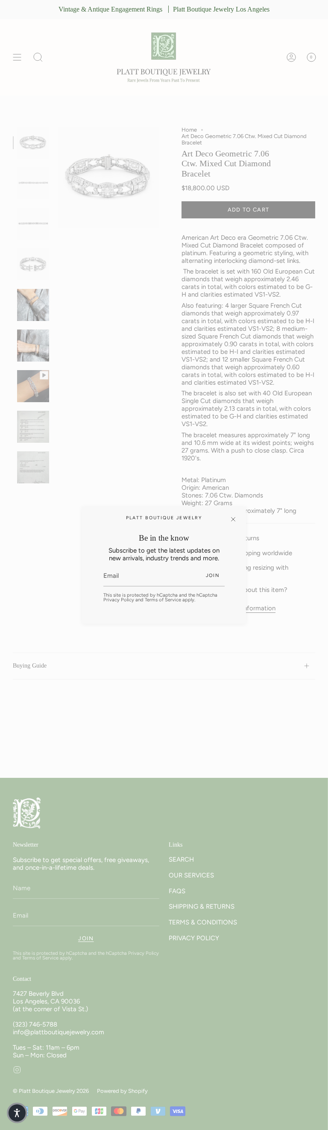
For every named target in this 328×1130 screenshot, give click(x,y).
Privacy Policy (118, 600)
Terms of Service (163, 600)
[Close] (233, 519)
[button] (17, 1113)
